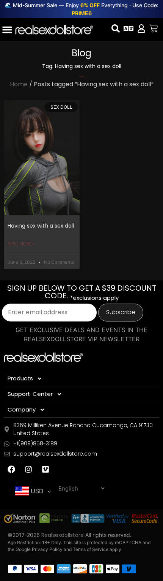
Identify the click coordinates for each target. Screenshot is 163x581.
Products (20, 378)
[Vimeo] (45, 469)
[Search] (115, 28)
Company (22, 409)
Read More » (21, 244)
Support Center (30, 394)
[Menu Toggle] (7, 29)
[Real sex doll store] (54, 30)
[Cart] (153, 28)
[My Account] (141, 28)
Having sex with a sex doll (41, 226)
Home (19, 84)
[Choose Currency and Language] (128, 28)
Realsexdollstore (62, 535)
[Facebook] (11, 469)
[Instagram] (28, 469)
